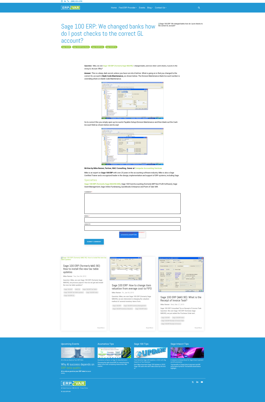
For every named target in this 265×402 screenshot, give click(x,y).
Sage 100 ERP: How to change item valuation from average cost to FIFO (132, 286)
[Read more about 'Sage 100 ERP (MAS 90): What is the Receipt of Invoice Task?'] (181, 274)
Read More (101, 328)
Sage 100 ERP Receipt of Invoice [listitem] (171, 324)
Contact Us (160, 7)
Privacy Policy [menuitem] (84, 388)
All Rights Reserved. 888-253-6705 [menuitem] (70, 388)
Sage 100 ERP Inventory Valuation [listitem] (122, 309)
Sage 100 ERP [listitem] (68, 289)
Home (114, 7)
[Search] (199, 7)
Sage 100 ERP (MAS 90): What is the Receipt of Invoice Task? (180, 298)
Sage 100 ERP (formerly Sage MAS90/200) (102, 184)
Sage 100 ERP (66, 47)
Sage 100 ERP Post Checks (81, 47)
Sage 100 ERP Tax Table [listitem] (90, 289)
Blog (149, 7)
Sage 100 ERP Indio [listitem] (92, 292)
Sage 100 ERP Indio (97, 47)
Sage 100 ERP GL (111, 47)
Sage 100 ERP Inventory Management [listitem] (135, 305)
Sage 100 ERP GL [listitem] (69, 295)
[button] (193, 382)
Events (142, 7)
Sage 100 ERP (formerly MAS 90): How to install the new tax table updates (82, 269)
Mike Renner (67, 276)
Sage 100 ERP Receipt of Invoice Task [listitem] (172, 320)
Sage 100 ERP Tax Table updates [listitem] (73, 292)
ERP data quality (71, 368)
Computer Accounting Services (148, 168)
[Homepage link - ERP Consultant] (73, 385)
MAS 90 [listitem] (77, 289)
